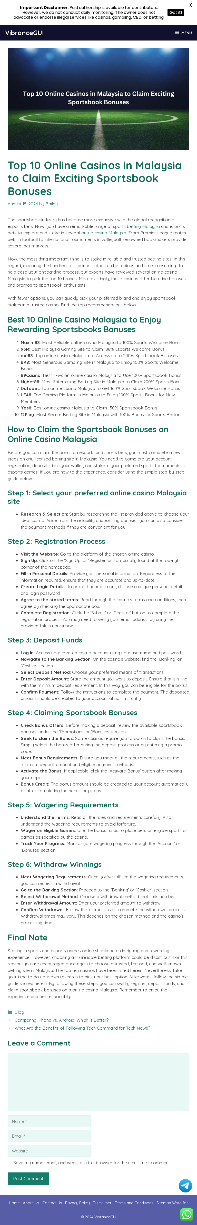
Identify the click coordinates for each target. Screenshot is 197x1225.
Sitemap (163, 1202)
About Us (31, 1202)
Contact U (51, 1202)
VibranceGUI (24, 33)
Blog (19, 1012)
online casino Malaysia (103, 232)
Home (14, 1202)
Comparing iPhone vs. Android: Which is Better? (62, 1020)
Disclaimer (102, 1202)
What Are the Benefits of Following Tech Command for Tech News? (82, 1028)
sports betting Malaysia (136, 226)
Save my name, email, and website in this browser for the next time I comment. (92, 1162)
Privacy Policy (77, 1202)
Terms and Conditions (134, 1202)
